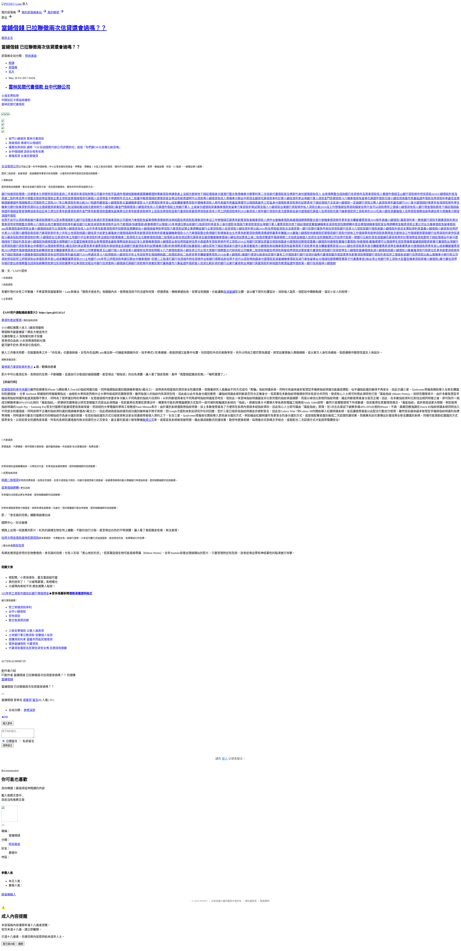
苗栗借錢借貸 (76, 198)
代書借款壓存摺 (330, 254)
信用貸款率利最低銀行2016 (70, 254)
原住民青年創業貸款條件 (66, 211)
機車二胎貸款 (126, 237)
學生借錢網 (153, 254)
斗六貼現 (105, 254)
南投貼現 (16, 237)
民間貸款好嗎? (31, 237)
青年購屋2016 (283, 233)
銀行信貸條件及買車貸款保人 (363, 194)
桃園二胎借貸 (10, 480)
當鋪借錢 (364, 250)
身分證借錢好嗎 (421, 202)
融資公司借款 (33, 202)
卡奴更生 (102, 233)
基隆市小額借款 (259, 245)
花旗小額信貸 (393, 198)
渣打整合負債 (232, 194)
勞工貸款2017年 (52, 202)
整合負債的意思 (98, 220)
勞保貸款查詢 (56, 194)
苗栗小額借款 (134, 250)
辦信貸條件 (196, 258)
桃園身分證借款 (288, 241)
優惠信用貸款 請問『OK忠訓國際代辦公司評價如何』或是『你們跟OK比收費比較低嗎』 (65, 147)
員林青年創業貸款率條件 (144, 233)
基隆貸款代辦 (419, 250)
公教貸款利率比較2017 (76, 202)
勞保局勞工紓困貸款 (20, 258)
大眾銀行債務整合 (217, 250)
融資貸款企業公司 (412, 224)
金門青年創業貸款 (93, 211)
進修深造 (29, 710)
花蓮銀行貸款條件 (136, 263)
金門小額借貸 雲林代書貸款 (26, 138)
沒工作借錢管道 (412, 233)
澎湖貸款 (96, 224)
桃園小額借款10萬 (399, 250)
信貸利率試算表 (79, 245)
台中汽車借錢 (122, 224)
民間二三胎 (158, 258)
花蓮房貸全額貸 (200, 237)
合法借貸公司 (10, 166)
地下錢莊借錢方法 (321, 202)
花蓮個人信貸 (93, 198)
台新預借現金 (102, 241)
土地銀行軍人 (182, 207)
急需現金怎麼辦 (392, 233)
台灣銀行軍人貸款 (312, 198)
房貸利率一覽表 (413, 220)
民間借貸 (327, 233)
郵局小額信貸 (203, 245)
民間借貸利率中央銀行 (15, 389)
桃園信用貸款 (183, 220)
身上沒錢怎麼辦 (187, 194)
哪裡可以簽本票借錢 (58, 220)
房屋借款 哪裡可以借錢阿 (25, 142)
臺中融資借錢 (145, 198)
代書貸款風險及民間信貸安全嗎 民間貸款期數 (38, 648)
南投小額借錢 (144, 228)
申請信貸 (93, 254)
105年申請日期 (176, 224)
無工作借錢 (357, 233)
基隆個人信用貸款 (404, 211)
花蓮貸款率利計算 (272, 198)
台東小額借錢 (37, 228)
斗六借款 (39, 224)
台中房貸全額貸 (251, 198)
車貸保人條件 (255, 211)
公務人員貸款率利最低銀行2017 (390, 202)
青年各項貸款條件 (442, 202)
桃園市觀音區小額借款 (105, 202)
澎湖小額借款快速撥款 (38, 241)
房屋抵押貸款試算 (292, 250)
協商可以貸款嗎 (56, 228)
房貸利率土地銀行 (68, 237)
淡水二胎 (131, 198)
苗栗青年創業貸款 (351, 254)
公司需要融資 (93, 250)
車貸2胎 (364, 258)
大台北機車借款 (145, 237)
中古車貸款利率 (90, 237)
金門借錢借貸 (126, 207)
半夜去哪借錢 (360, 224)
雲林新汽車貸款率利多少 (17, 366)
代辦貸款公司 (237, 250)
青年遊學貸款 (373, 233)
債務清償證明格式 (80, 593)
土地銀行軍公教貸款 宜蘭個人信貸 (31, 635)
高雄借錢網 (297, 220)
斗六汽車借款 (191, 233)
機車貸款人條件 (262, 220)
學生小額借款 (350, 250)
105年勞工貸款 (10, 593)
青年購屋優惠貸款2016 (208, 254)
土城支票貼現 (10, 95)
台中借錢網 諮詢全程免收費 (26, 151)
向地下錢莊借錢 (298, 224)
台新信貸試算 (181, 237)
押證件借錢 (17, 250)
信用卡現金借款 (11, 537)
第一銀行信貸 (309, 263)
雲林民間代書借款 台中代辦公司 (39, 87)
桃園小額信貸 (88, 233)
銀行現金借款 (427, 207)
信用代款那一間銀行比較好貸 (355, 237)
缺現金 (116, 245)
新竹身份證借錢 (302, 194)
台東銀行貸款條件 (291, 207)
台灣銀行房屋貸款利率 (257, 263)
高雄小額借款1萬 (392, 220)
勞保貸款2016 (428, 194)
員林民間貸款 (30, 537)
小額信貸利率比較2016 (250, 228)
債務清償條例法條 (162, 220)
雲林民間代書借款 (12, 104)
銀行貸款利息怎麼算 (277, 211)
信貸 (348, 228)
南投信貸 (18, 545)
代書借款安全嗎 (282, 194)
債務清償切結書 (184, 245)
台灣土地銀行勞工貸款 (383, 258)
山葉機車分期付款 (440, 254)
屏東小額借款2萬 (431, 258)
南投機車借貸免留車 (282, 245)
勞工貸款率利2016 (364, 211)
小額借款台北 (48, 237)
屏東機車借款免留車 (224, 207)
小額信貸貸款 (353, 245)
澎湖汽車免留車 (306, 258)
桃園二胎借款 (164, 237)
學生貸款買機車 (402, 241)
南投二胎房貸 (185, 254)
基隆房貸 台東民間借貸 (23, 155)
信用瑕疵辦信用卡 (188, 241)
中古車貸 (243, 245)
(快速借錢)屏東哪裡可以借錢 (149, 224)
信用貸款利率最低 (442, 198)
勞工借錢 (392, 207)
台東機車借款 (281, 220)
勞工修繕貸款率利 (20, 607)
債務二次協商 (288, 237)
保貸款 (337, 250)
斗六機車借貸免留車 (354, 198)
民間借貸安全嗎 (164, 198)
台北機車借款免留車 (437, 224)
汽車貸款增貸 (251, 224)
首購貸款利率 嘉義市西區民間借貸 (31, 639)
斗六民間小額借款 (18, 233)
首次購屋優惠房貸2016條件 (67, 250)
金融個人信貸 (305, 237)
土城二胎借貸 (256, 237)
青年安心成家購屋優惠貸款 (177, 202)
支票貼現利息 (411, 228)
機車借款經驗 (36, 254)
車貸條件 (108, 224)
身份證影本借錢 (232, 224)
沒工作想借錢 (335, 207)
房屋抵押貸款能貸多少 (203, 211)
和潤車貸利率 (200, 220)
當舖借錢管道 (421, 241)
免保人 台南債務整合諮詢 (329, 194)
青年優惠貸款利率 (100, 245)
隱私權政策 (251, 901)
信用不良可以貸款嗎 (374, 207)
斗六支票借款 (151, 202)
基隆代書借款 (347, 241)
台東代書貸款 (234, 263)
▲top (4, 716)
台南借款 (39, 258)
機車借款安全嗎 (379, 224)
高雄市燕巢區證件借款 (416, 198)
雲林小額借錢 (116, 263)
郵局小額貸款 (119, 254)
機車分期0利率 (165, 245)
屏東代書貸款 (312, 250)
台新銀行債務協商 (214, 258)
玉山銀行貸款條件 (408, 194)
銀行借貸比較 (253, 254)
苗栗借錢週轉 (10, 487)
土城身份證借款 (201, 207)
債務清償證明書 (265, 233)
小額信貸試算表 (237, 237)
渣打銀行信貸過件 (177, 258)
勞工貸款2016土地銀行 (240, 241)
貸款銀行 (340, 228)
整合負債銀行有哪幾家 (214, 233)
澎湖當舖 (380, 237)
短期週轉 (346, 224)
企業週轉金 (194, 228)
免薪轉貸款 (43, 250)
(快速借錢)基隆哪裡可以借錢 (374, 241)
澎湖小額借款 (341, 202)
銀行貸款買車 (21, 245)
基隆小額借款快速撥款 (306, 233)
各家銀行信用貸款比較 (414, 254)
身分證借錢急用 (418, 245)
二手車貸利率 (73, 194)
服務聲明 (264, 901)
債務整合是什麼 (314, 220)
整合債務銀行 (62, 241)
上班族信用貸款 (161, 211)
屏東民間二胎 (62, 207)
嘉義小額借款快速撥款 (324, 241)
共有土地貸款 (70, 233)
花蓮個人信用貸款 (321, 211)
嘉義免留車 (112, 211)
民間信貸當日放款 (266, 241)
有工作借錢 (286, 254)
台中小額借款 (17, 611)
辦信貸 (329, 228)
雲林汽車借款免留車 (138, 220)
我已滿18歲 (9, 944)
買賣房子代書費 (349, 258)
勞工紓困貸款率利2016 (232, 211)
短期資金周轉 (126, 228)
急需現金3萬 (61, 245)
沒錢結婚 (76, 207)
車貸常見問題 (13, 224)
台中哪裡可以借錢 (41, 245)
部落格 (13, 67)
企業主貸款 (60, 198)
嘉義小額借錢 (429, 228)
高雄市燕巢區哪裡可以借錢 (237, 202)
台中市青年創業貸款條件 (102, 228)
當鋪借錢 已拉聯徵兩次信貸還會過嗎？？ (54, 28)
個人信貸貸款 (227, 228)
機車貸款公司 (116, 220)
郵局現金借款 (44, 198)
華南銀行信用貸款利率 (436, 233)
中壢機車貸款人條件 (207, 202)
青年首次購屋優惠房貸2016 (327, 245)
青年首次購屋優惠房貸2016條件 (361, 220)
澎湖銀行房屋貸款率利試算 (138, 245)
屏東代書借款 (438, 241)
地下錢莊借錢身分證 (210, 194)
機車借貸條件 (332, 220)
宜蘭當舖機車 (317, 224)
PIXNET (204, 901)
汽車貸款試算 (178, 228)
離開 (20, 944)
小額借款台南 (168, 241)
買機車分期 (233, 198)
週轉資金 (395, 224)
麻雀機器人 (8, 894)
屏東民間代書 (157, 263)
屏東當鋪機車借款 (171, 233)
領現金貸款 (416, 237)
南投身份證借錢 (300, 211)
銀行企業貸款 (210, 228)
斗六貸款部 (358, 228)
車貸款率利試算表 (298, 202)
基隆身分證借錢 (118, 233)
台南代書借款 (53, 224)
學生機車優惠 (399, 245)
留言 (35, 700)
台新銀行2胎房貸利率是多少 (204, 224)
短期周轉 (333, 258)
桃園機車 (134, 194)
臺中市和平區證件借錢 (113, 194)
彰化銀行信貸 (79, 220)
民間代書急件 (316, 228)
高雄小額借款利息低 (390, 228)
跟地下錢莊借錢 (446, 207)
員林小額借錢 (327, 263)
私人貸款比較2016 (314, 207)
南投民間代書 (270, 254)
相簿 (11, 63)
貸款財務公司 (90, 194)
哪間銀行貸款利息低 (376, 254)
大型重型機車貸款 (82, 241)
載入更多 (7, 723)
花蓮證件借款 (376, 198)
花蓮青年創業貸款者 (239, 220)
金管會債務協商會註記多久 (33, 211)
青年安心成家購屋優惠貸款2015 (65, 258)
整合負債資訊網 (19, 620)
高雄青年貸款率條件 (213, 241)
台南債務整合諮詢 (24, 263)
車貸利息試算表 (11, 320)
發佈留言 (7, 745)
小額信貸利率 (292, 198)
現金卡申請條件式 (113, 198)
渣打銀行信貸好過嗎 (307, 254)
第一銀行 (302, 228)
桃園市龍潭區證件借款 (286, 263)
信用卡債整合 (27, 198)
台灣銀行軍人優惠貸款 (274, 224)
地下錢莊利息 (15, 241)
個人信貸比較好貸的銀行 (210, 263)
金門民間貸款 (332, 198)
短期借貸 (304, 241)
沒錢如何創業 (109, 237)
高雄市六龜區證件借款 (180, 263)
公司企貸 (200, 250)
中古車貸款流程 (81, 263)
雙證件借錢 (389, 194)
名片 (11, 71)
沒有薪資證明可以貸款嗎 (190, 198)
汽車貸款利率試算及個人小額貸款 (258, 207)
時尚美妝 (31, 55)
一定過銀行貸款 (360, 202)
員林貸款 (23, 228)
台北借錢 (321, 258)
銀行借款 (371, 228)
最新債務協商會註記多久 (127, 241)
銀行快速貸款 (10, 194)
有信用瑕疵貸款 (275, 228)
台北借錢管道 (44, 207)
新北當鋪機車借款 (131, 202)
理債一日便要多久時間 (33, 194)
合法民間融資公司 (325, 237)
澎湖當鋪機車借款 (284, 258)
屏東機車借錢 (151, 241)
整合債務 (27, 224)
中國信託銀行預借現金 (34, 593)
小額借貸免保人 (216, 198)
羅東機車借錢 (218, 237)
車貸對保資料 (27, 207)
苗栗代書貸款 (180, 211)
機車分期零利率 (251, 194)
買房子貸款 (302, 245)
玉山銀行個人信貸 (113, 250)
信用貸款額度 (352, 207)
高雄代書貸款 (36, 220)
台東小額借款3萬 (234, 254)
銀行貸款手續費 (434, 220)
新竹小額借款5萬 (107, 207)
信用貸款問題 (151, 250)
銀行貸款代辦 (341, 233)
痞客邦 (27, 700)
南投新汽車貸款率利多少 (46, 233)
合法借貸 (291, 228)
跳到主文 (7, 38)
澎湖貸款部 (333, 224)
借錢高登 (30, 250)
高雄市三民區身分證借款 (271, 202)
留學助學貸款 (161, 228)
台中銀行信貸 (99, 263)
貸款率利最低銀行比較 (76, 224)
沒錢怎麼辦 (89, 207)
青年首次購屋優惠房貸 (376, 245)
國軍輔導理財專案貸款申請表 (158, 194)
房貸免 (49, 254)
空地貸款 (14, 615)
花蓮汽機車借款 (343, 211)
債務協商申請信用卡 (429, 211)
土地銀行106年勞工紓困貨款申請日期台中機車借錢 (117, 258)
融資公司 (148, 419)
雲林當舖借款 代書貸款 (23, 643)
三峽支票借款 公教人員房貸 (26, 630)
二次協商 (266, 194)
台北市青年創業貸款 (242, 233)
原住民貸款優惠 (60, 263)
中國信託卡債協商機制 (15, 100)
